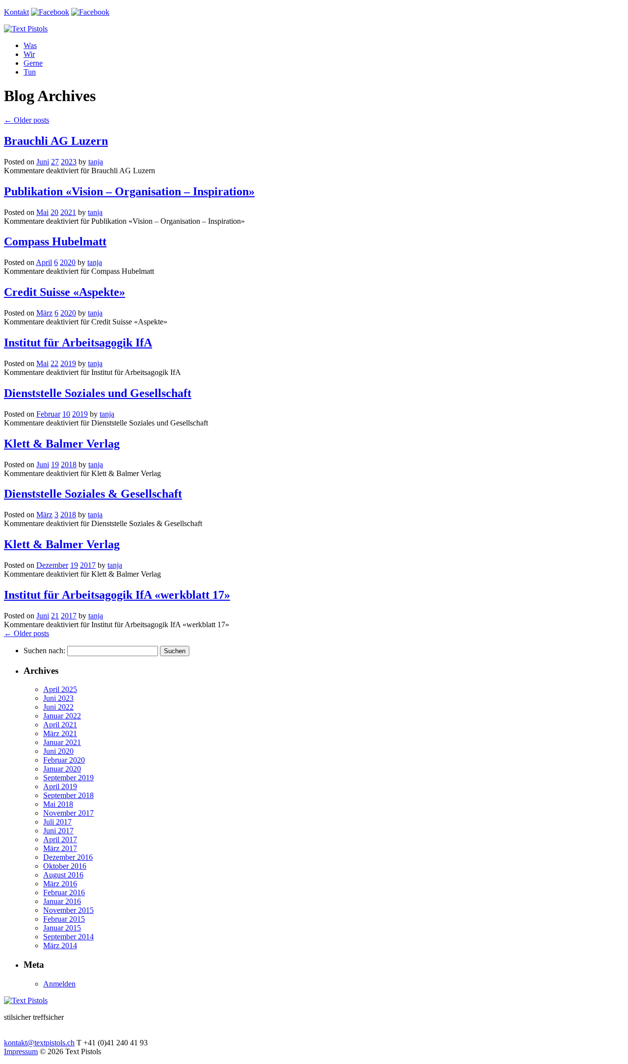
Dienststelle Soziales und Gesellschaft (97, 393)
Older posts (26, 120)
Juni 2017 (58, 830)
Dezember (52, 565)
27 (55, 162)
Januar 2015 (62, 928)
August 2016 (63, 875)
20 (54, 212)
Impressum (21, 1051)
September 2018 (68, 795)
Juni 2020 (58, 751)
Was (30, 45)
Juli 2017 (57, 822)
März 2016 (60, 883)
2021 (68, 212)
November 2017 (68, 813)
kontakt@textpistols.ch (39, 1042)
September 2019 (68, 777)
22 (54, 363)
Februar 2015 (64, 919)
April (44, 262)
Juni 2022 (58, 707)
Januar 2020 (62, 769)
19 (55, 464)
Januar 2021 (62, 742)
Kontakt (16, 12)
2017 (88, 565)
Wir (29, 54)
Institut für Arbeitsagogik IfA (78, 342)
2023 (69, 162)
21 (55, 616)
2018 (69, 464)
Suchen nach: (44, 650)
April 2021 (60, 724)
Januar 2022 (62, 716)
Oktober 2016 (64, 866)
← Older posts (26, 633)
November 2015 (68, 910)
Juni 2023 (58, 698)
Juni (42, 162)
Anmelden (59, 984)
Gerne (33, 63)
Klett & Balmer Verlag (62, 443)
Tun (30, 72)
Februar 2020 (64, 760)
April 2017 (60, 839)
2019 (68, 363)
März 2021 (60, 733)
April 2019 (60, 786)
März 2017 (60, 848)
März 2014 (60, 945)
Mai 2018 (58, 804)
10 (66, 414)
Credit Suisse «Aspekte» (64, 292)
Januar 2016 (62, 901)
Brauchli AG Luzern (56, 140)
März (44, 313)
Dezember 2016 (68, 857)
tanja (95, 162)
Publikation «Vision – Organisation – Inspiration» (129, 191)
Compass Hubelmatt (55, 241)
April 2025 (60, 689)
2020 (68, 262)
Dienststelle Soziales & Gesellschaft (93, 493)
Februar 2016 (64, 892)
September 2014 (68, 936)
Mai (42, 212)
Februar (48, 414)
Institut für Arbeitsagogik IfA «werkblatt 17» (117, 594)
